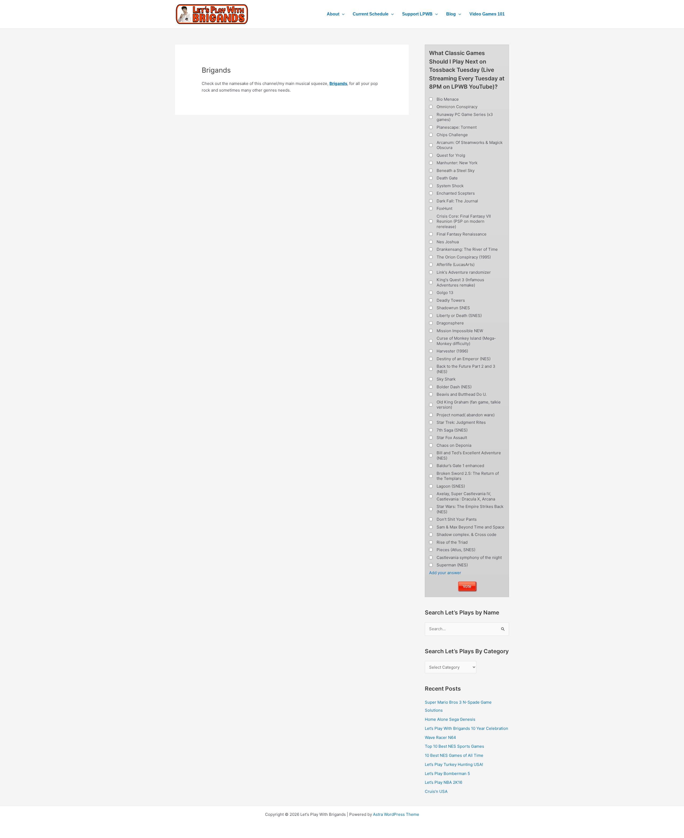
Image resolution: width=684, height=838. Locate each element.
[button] (341, 14)
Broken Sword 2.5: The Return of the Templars (468, 476)
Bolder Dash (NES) (454, 386)
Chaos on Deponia (454, 445)
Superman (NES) (452, 564)
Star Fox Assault (452, 437)
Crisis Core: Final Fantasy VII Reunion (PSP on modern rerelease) (464, 221)
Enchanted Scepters (456, 193)
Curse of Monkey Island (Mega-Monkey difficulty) (466, 341)
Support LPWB (417, 14)
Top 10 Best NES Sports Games (454, 746)
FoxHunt (444, 208)
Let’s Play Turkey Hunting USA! (454, 764)
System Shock (450, 185)
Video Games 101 (487, 14)
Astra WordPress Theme (396, 814)
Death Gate (447, 178)
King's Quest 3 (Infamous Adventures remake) (460, 282)
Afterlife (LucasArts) (456, 264)
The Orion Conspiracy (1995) (464, 257)
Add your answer (445, 572)
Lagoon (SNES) (451, 486)
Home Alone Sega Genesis (450, 719)
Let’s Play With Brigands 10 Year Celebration (466, 728)
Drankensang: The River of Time (467, 249)
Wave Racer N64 (440, 737)
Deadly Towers (451, 300)
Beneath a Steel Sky (456, 170)
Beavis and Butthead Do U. (462, 394)
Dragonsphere (450, 323)
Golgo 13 (445, 292)
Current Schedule (370, 14)
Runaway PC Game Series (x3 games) (465, 117)
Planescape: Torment (457, 127)
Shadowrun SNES (453, 307)
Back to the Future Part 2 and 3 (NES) (466, 369)
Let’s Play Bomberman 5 (447, 773)
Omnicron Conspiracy (457, 106)
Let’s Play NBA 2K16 (443, 782)
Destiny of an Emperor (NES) (464, 358)
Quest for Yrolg (451, 155)
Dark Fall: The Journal (457, 200)
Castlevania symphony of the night (469, 557)
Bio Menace (448, 99)
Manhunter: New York (457, 162)
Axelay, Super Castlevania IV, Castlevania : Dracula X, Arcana (466, 496)
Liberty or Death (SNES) (459, 315)
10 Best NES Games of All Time (454, 755)
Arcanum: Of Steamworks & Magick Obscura (470, 145)
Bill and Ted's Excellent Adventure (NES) (469, 455)
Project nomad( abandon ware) (466, 414)
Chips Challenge (452, 134)
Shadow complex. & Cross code (466, 534)
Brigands (338, 83)
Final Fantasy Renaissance (462, 234)
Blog (451, 14)
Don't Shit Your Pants (457, 519)
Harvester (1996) (452, 351)
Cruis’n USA (436, 791)
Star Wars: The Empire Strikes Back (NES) (470, 509)
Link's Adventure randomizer (464, 272)
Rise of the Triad (452, 542)
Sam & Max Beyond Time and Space (470, 527)
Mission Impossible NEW (460, 330)
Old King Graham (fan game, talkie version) (469, 405)
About (333, 14)
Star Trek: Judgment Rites (461, 422)
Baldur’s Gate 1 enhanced (460, 465)
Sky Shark (446, 379)
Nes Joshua (448, 241)
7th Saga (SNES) (452, 430)
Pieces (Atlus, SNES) (456, 549)
